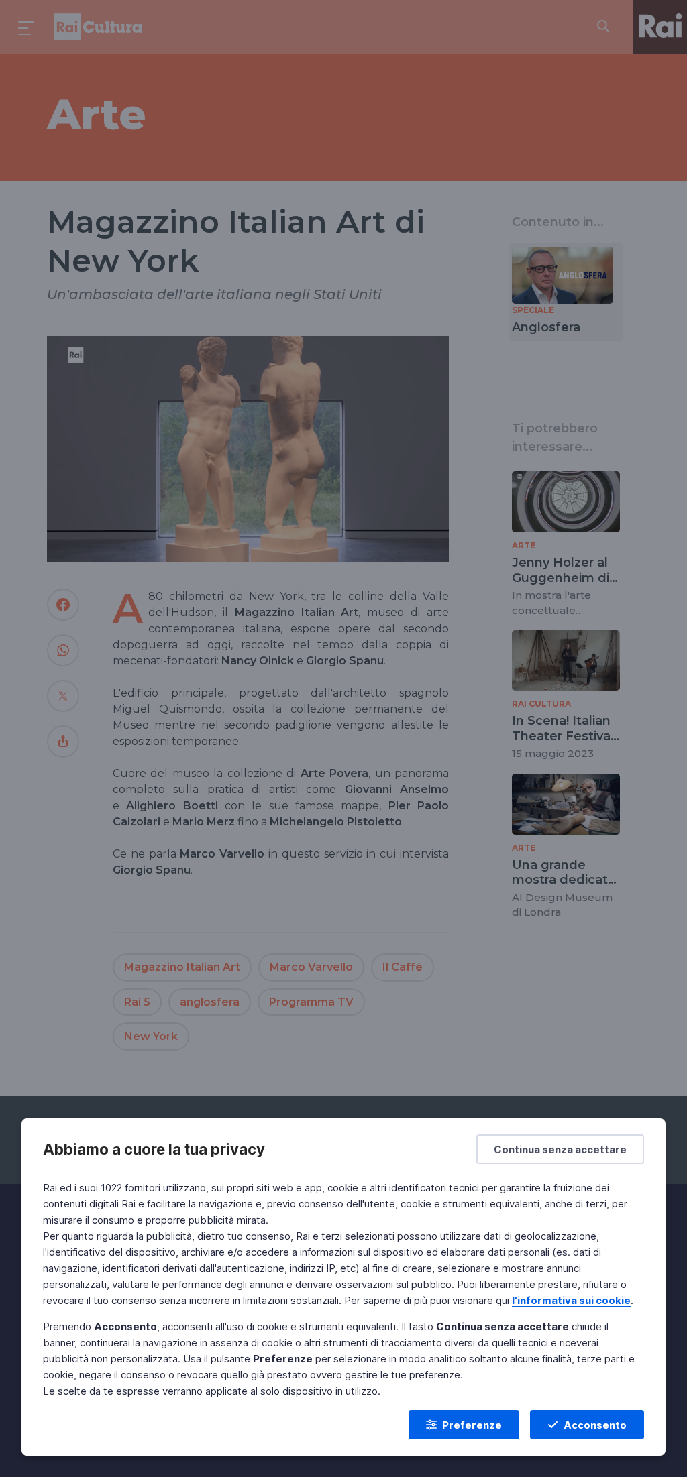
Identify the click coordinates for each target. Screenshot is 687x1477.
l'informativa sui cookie (571, 1300)
